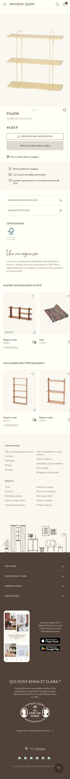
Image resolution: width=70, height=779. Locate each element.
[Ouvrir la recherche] (57, 4)
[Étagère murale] (20, 313)
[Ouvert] (5, 4)
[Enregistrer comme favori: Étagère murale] (32, 296)
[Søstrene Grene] (22, 4)
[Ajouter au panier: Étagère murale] (34, 341)
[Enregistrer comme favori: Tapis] (68, 296)
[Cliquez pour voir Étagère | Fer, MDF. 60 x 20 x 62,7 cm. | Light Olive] (35, 60)
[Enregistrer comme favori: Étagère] (65, 110)
